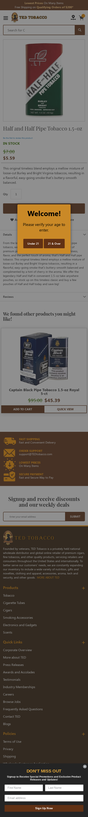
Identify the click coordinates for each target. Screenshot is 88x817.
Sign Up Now (44, 808)
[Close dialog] (85, 766)
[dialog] (44, 408)
